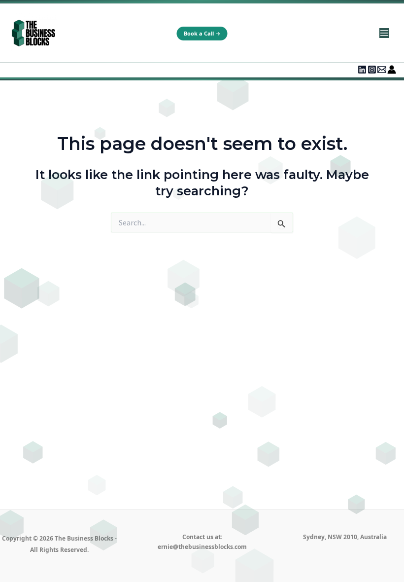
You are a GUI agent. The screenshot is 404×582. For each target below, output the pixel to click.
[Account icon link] (391, 69)
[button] (202, 33)
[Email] (381, 69)
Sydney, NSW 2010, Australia (345, 537)
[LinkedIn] (362, 69)
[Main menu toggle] (384, 33)
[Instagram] (372, 69)
